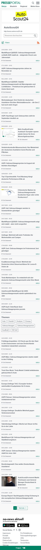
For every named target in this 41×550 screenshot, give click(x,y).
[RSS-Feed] (38, 43)
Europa (28, 321)
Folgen (18, 548)
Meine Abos (35, 6)
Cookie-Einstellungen (10, 543)
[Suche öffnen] (33, 3)
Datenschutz (7, 540)
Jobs (22, 538)
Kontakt (5, 535)
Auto (4, 321)
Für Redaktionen (26, 533)
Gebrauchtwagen (8, 325)
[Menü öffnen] (38, 3)
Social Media (25, 543)
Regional (23, 6)
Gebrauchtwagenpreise (25, 325)
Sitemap (6, 545)
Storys (3, 6)
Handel (11, 321)
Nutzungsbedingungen (28, 535)
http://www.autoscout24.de (13, 31)
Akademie (6, 538)
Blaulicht (13, 6)
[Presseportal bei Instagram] (18, 530)
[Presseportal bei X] (16, 530)
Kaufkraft (5, 330)
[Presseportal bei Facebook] (13, 530)
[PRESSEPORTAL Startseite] (10, 3)
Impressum (6, 533)
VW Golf (14, 330)
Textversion (24, 540)
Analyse (19, 321)
